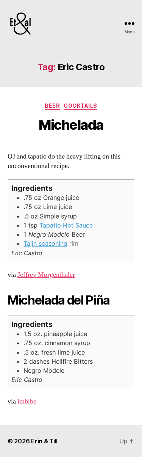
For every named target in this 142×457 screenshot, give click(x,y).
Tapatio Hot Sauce (66, 225)
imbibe (26, 401)
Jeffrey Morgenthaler (46, 274)
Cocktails (80, 105)
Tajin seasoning (45, 243)
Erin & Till (44, 441)
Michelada (71, 124)
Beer (52, 105)
